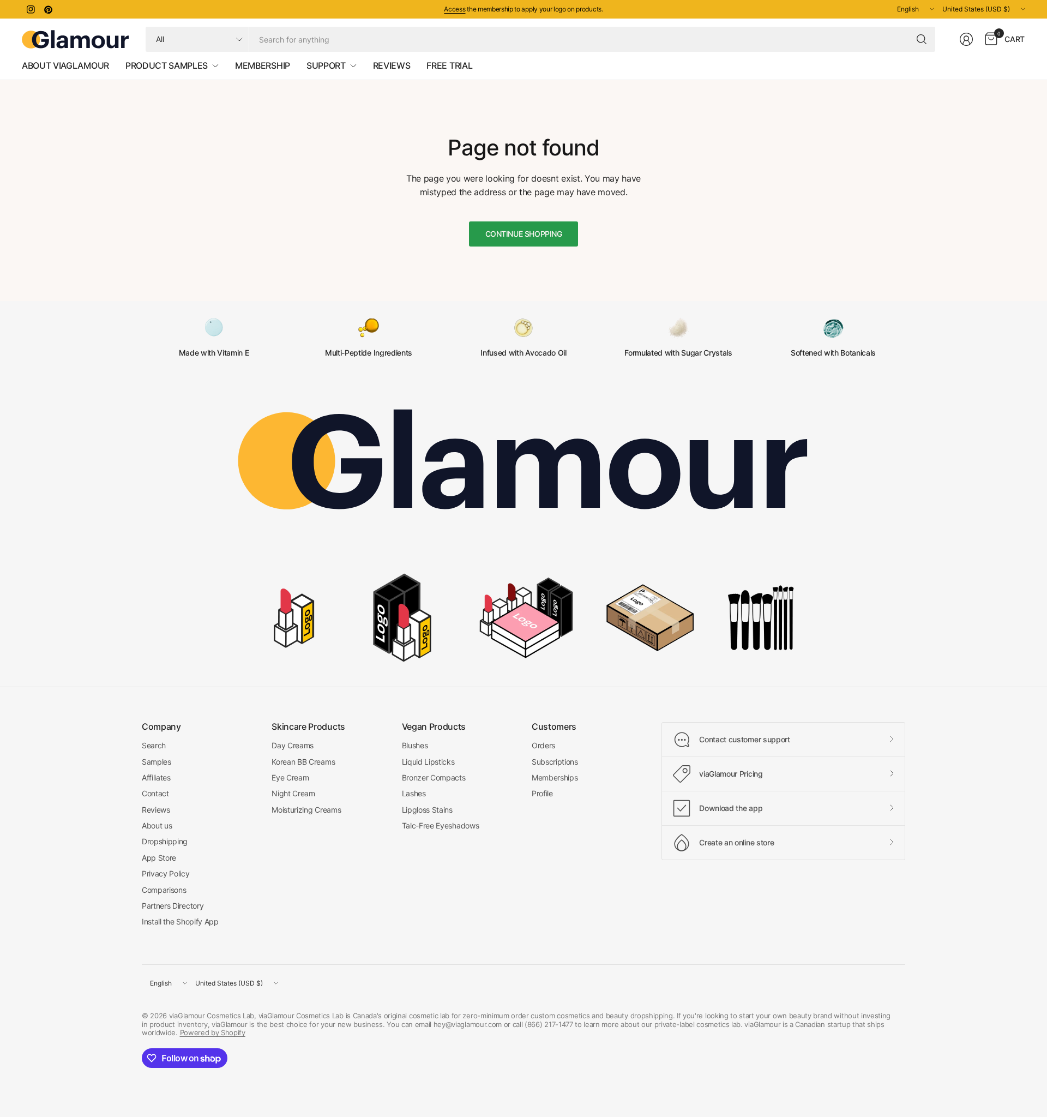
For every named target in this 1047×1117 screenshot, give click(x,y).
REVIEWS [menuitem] (392, 65)
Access (454, 9)
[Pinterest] (48, 9)
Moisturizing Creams (306, 809)
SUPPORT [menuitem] (326, 65)
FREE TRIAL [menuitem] (449, 65)
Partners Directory (172, 905)
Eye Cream (290, 777)
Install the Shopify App (180, 921)
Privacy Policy (166, 873)
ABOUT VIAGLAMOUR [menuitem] (65, 65)
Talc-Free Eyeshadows (440, 825)
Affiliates (156, 777)
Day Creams (293, 745)
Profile (542, 793)
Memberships (554, 777)
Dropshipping (165, 841)
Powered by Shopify (212, 1032)
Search (154, 745)
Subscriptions (555, 761)
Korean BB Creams (303, 761)
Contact (155, 793)
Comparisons (164, 889)
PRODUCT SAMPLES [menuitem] (166, 65)
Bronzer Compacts (434, 777)
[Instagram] (30, 9)
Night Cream (293, 793)
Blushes (415, 745)
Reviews (156, 809)
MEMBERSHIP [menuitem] (262, 65)
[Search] (921, 39)
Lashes (414, 793)
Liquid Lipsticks (428, 761)
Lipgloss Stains (427, 809)
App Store (159, 857)
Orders (543, 745)
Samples (156, 761)
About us (157, 825)
